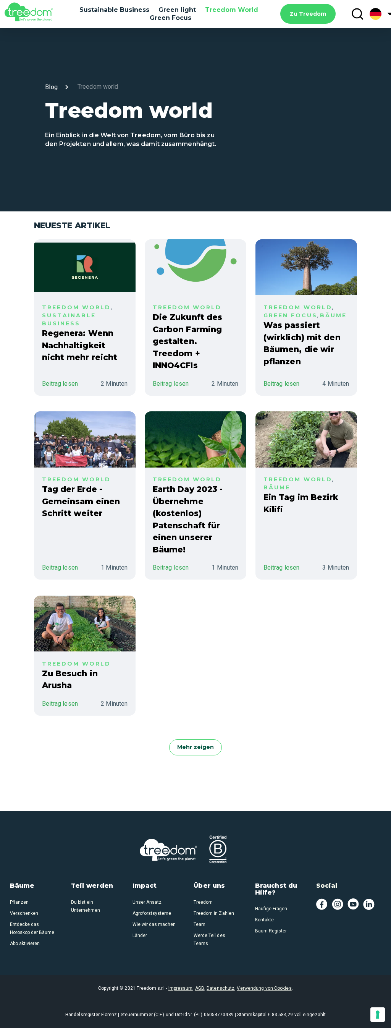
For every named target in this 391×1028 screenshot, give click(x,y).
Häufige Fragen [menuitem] (271, 908)
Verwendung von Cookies (264, 988)
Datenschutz (220, 988)
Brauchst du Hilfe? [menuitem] (276, 889)
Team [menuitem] (199, 924)
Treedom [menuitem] (203, 902)
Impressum (180, 988)
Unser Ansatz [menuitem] (147, 902)
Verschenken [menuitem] (24, 913)
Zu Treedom (308, 13)
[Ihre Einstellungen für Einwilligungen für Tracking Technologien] (377, 1014)
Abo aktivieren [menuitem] (25, 943)
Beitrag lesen (60, 383)
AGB (199, 988)
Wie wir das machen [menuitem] (154, 924)
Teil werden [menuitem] (92, 885)
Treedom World (231, 9)
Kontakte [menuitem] (264, 919)
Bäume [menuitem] (22, 885)
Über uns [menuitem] (209, 885)
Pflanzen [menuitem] (19, 902)
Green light (177, 9)
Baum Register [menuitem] (271, 931)
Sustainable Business (114, 9)
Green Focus (170, 17)
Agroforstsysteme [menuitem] (151, 913)
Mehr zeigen (195, 747)
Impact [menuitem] (144, 885)
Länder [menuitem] (139, 935)
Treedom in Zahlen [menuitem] (214, 913)
